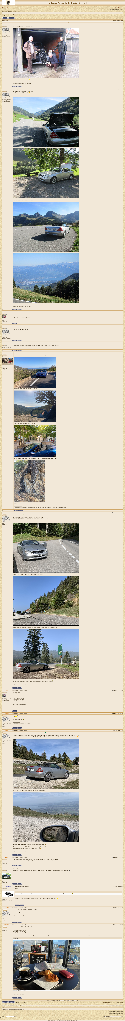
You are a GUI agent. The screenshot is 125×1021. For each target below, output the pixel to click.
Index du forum (4, 1005)
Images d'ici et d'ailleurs (9, 15)
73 (119, 18)
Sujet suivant (121, 20)
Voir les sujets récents (16, 11)
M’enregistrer (10, 7)
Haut (2, 86)
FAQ (116, 7)
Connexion (4, 7)
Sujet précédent (115, 20)
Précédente (110, 18)
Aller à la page (105, 18)
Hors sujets (20, 1005)
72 (118, 18)
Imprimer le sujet (5, 20)
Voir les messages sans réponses (7, 11)
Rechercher (121, 7)
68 (113, 18)
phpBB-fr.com (65, 1019)
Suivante (121, 18)
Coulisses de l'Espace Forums (12, 1005)
